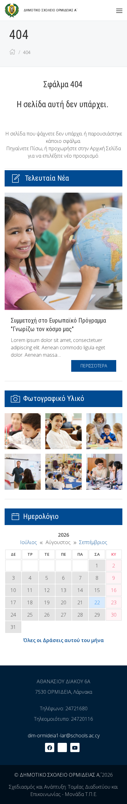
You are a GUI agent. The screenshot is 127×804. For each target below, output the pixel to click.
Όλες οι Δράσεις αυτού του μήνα (63, 640)
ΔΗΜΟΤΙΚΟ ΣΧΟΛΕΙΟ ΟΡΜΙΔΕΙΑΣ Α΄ (60, 774)
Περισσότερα (93, 366)
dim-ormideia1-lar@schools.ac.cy (64, 735)
